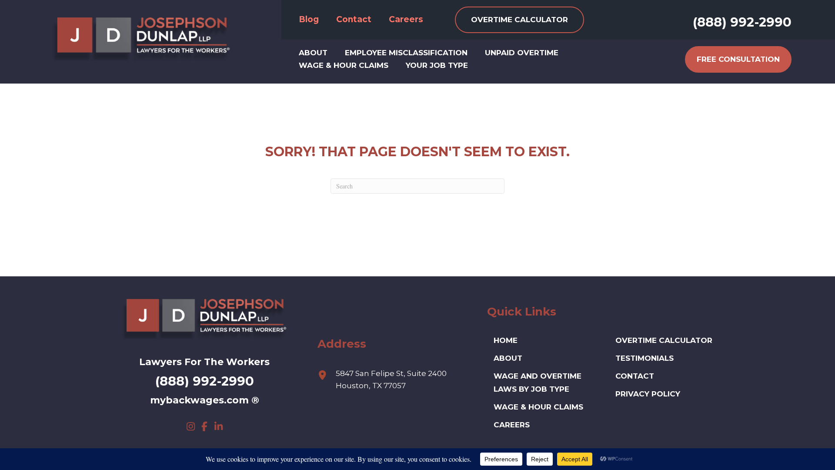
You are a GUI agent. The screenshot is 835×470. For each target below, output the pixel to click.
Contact (634, 376)
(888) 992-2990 (742, 22)
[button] (190, 426)
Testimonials (644, 358)
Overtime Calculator (663, 340)
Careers (512, 424)
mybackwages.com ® (204, 400)
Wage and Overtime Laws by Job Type (537, 382)
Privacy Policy (647, 393)
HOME (506, 340)
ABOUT (508, 358)
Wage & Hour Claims (538, 407)
